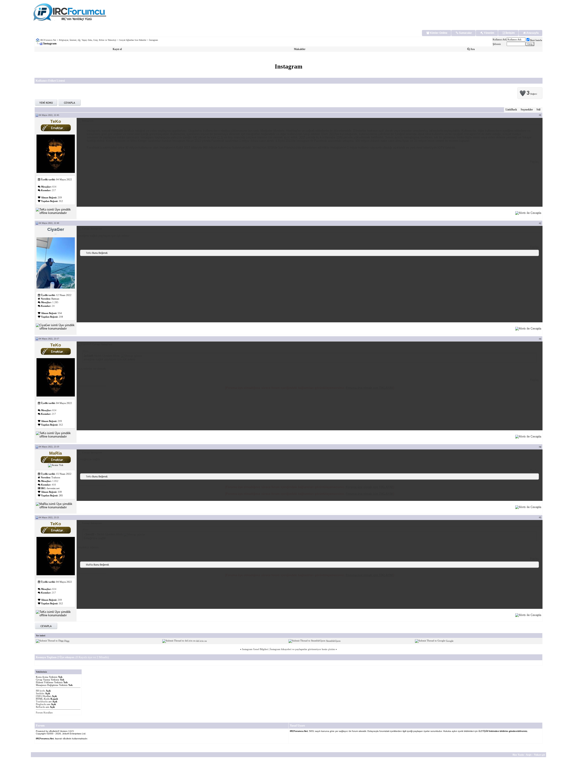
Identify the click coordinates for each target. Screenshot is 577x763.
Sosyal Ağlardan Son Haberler (132, 40)
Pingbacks (41, 704)
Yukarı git (539, 754)
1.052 (55, 481)
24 (53, 306)
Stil (538, 109)
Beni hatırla (536, 40)
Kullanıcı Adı (499, 39)
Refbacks (40, 707)
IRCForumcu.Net (48, 40)
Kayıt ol (117, 49)
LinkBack (511, 109)
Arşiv (529, 754)
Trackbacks (42, 701)
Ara (472, 49)
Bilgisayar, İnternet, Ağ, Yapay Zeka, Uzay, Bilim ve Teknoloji (87, 40)
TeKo (89, 253)
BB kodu (40, 690)
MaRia (89, 564)
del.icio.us (201, 640)
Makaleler (299, 49)
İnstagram (153, 40)
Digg (66, 640)
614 (54, 186)
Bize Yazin (518, 754)
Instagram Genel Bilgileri (255, 649)
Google (449, 640)
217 (54, 190)
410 (54, 484)
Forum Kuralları (44, 712)
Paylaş (534, 161)
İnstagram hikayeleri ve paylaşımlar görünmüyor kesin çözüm (302, 649)
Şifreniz (497, 44)
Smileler (40, 693)
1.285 (55, 302)
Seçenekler (527, 109)
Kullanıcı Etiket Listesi (50, 80)
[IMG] (39, 696)
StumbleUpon (333, 640)
